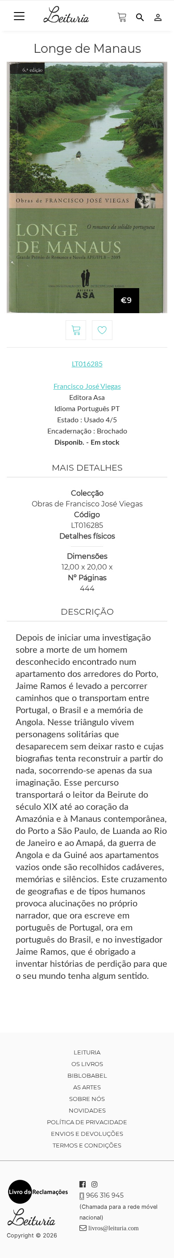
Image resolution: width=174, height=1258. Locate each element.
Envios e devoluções (87, 1133)
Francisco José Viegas (87, 386)
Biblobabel (87, 1075)
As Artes (87, 1087)
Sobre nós (87, 1098)
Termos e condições (87, 1145)
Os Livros (87, 1063)
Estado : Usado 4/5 (87, 420)
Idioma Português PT (87, 408)
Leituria (87, 1052)
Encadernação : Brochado (87, 431)
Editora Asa (87, 397)
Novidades (87, 1110)
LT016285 (87, 364)
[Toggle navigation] (19, 16)
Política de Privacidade (87, 1122)
